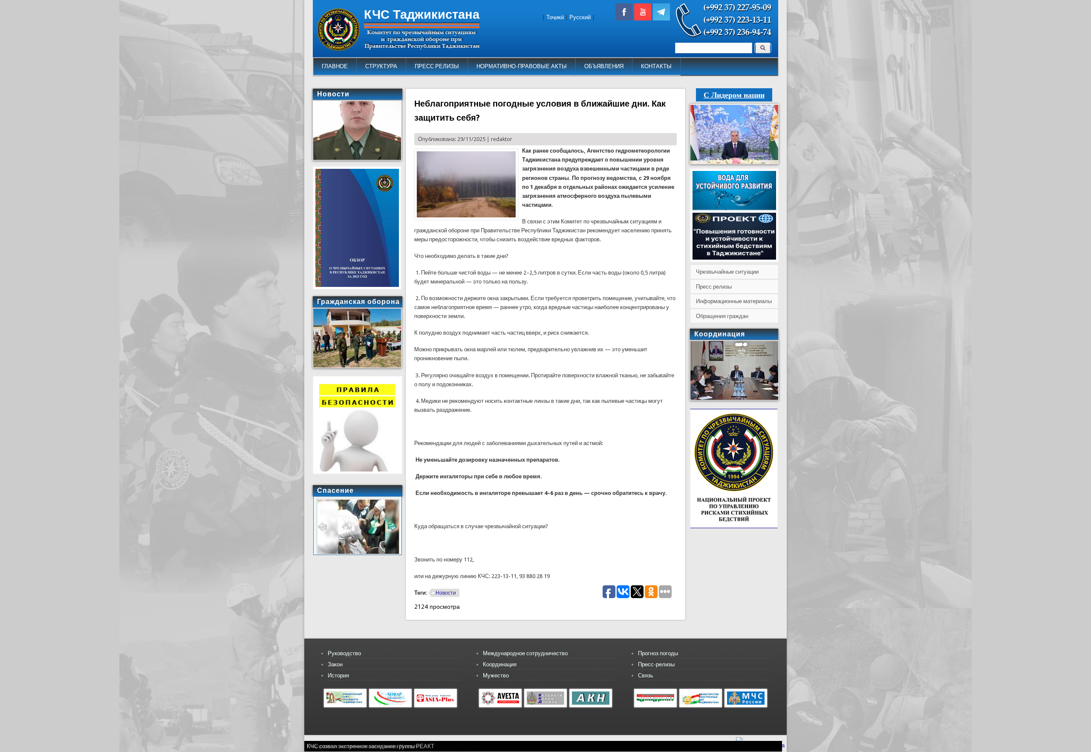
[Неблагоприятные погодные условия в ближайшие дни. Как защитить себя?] (466, 218)
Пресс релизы (714, 286)
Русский (580, 17)
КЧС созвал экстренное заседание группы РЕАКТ (370, 746)
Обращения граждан (722, 316)
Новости (446, 593)
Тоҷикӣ (555, 17)
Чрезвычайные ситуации (727, 272)
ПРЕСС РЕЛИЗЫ (437, 66)
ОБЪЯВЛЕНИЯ (603, 66)
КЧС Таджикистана (421, 14)
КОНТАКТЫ (656, 66)
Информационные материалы (734, 301)
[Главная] (338, 49)
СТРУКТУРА (381, 66)
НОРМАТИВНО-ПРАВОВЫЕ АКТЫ (521, 66)
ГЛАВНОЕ (335, 66)
